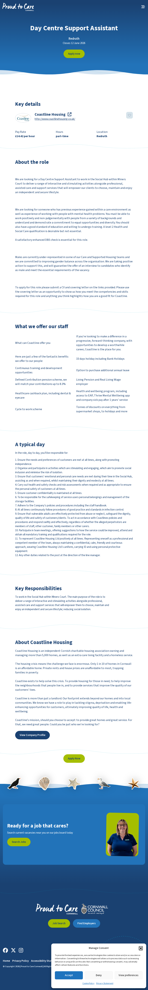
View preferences (128, 975)
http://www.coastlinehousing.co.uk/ (55, 119)
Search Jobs (19, 842)
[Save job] (129, 115)
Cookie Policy (88, 983)
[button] (141, 948)
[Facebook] (5, 950)
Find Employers (86, 923)
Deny (99, 975)
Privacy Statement (104, 983)
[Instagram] (21, 950)
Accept (69, 975)
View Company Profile (32, 735)
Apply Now (74, 758)
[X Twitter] (13, 950)
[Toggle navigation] (143, 7)
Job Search (59, 923)
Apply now (74, 54)
